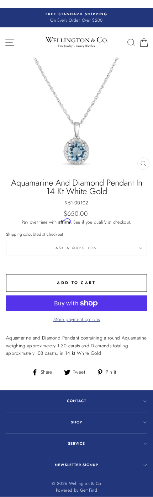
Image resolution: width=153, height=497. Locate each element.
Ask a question (76, 248)
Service (76, 443)
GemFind (88, 490)
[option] (76, 17)
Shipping (14, 234)
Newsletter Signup (76, 464)
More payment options (76, 319)
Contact (76, 401)
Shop (76, 422)
